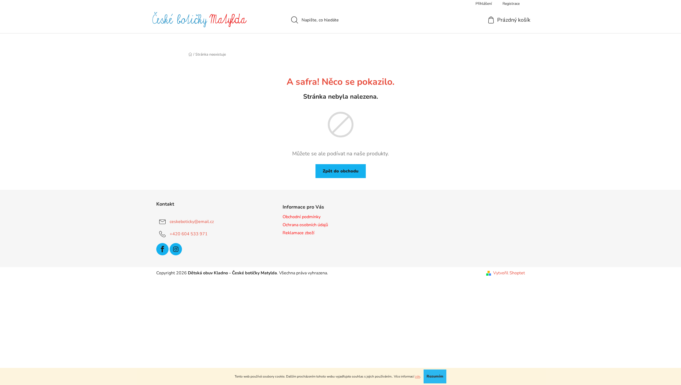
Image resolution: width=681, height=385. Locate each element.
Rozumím (435, 376)
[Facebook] (162, 249)
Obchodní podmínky (302, 217)
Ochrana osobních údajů (305, 225)
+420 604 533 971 (189, 234)
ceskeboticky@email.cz (192, 222)
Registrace (511, 3)
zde (417, 376)
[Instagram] (176, 249)
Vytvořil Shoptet (509, 273)
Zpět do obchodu (341, 171)
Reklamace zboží (298, 233)
